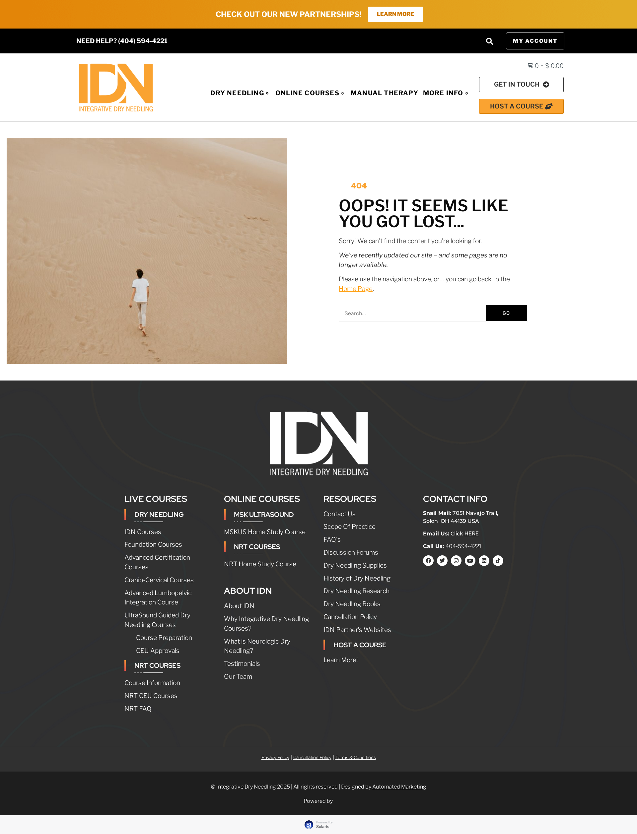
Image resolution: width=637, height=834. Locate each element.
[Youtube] (470, 560)
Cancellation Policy (312, 757)
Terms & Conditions (355, 757)
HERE (471, 533)
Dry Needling (237, 93)
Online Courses (307, 93)
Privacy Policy (275, 757)
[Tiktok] (498, 560)
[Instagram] (456, 560)
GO (506, 313)
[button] (489, 41)
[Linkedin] (484, 560)
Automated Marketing (399, 787)
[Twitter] (442, 560)
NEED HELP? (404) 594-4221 (122, 41)
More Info (443, 93)
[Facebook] (428, 560)
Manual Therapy (384, 93)
